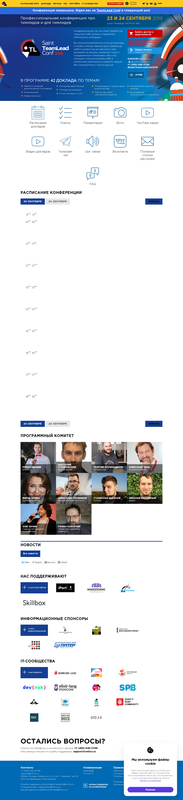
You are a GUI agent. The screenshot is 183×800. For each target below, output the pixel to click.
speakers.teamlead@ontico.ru (53, 790)
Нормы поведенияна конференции (98, 786)
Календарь (88, 771)
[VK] (151, 3)
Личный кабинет (133, 3)
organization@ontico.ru (49, 787)
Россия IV (88, 774)
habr (160, 3)
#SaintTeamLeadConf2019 (143, 67)
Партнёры (74, 3)
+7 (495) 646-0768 (139, 65)
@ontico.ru (139, 59)
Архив (138, 75)
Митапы (57, 3)
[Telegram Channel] (147, 3)
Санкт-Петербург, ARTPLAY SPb (123, 23)
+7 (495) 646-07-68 (30, 771)
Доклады (46, 3)
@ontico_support (140, 62)
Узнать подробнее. (150, 780)
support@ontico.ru (84, 752)
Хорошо (150, 789)
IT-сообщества (90, 3)
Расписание (27, 3)
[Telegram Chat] (143, 3)
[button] (25, 562)
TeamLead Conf (109, 10)
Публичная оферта (122, 771)
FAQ (65, 3)
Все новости (30, 554)
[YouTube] (155, 3)
